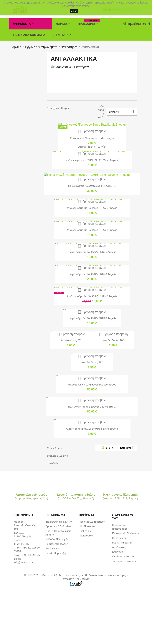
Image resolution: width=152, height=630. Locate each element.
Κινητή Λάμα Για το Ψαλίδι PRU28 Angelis (92, 318)
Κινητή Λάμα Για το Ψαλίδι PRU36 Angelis (92, 251)
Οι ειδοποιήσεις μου (123, 556)
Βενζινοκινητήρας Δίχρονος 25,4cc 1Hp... (92, 406)
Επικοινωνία (52, 548)
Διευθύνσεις (119, 547)
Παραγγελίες (119, 537)
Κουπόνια (117, 551)
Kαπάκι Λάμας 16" (92, 362)
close (74, 10)
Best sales (85, 530)
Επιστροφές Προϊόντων (125, 533)
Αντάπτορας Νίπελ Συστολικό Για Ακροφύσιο (92, 428)
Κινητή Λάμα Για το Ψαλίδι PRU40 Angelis (92, 274)
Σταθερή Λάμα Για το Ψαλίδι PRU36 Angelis (92, 207)
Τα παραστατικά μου (124, 561)
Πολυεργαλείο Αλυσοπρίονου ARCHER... (92, 185)
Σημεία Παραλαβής (56, 553)
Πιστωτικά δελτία (122, 542)
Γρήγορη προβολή (92, 131)
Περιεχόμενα (86, 535)
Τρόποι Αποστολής (56, 543)
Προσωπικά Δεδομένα (58, 526)
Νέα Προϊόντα (87, 526)
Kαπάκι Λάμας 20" (70, 340)
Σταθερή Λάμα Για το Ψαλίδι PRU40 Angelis (92, 296)
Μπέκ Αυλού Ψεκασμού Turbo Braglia (92, 138)
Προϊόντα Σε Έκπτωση (92, 521)
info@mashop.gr (23, 562)
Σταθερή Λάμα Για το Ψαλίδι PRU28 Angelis (92, 229)
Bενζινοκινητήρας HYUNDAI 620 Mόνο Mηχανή (92, 160)
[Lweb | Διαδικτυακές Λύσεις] (76, 583)
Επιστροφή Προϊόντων (58, 521)
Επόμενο (128, 448)
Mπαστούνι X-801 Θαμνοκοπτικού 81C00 (92, 384)
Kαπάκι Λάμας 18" (113, 340)
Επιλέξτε (121, 111)
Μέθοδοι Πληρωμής (56, 539)
